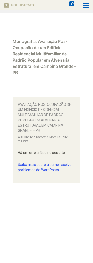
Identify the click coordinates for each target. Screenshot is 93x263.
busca (71, 3)
